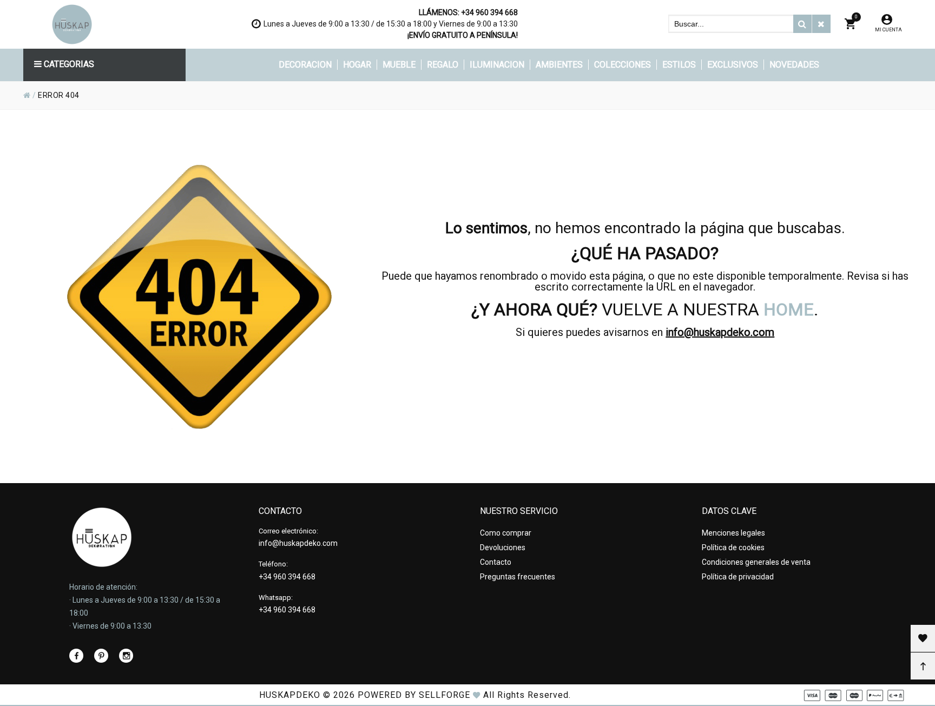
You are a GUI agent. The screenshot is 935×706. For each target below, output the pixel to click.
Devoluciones (502, 547)
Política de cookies (733, 547)
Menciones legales (733, 533)
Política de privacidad (738, 576)
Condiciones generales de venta (756, 562)
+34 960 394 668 (489, 12)
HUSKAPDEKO (289, 695)
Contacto (495, 562)
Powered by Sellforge (414, 695)
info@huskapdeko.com (720, 332)
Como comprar (505, 533)
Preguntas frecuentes (517, 576)
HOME (788, 309)
